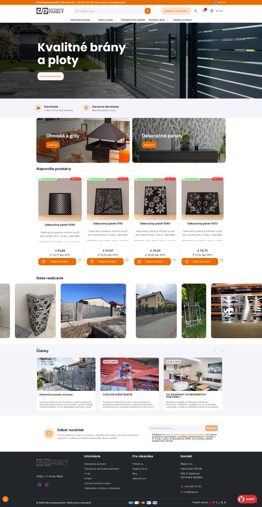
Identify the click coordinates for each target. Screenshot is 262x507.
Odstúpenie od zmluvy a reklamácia (102, 488)
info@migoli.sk (191, 492)
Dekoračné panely (80, 19)
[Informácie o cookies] (5, 499)
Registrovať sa (140, 468)
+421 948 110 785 (192, 486)
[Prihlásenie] (195, 11)
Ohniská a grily (157, 19)
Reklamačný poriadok (95, 464)
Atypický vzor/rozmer (176, 11)
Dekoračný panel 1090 (60, 224)
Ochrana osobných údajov (97, 483)
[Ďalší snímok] (223, 351)
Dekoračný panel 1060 (155, 223)
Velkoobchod (139, 478)
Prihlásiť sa (138, 464)
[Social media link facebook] (39, 485)
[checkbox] (149, 434)
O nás (87, 473)
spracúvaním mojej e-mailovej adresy (185, 434)
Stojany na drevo (182, 19)
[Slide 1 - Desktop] (131, 61)
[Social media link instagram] (47, 485)
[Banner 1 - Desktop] (83, 140)
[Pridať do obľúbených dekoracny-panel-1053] (221, 260)
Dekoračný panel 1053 (203, 223)
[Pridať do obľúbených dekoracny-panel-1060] (174, 260)
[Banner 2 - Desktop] (179, 140)
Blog (135, 473)
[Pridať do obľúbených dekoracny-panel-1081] (127, 260)
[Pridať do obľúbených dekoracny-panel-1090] (79, 260)
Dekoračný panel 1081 (108, 223)
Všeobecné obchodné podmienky (101, 468)
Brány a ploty (106, 19)
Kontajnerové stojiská (133, 19)
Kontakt (88, 478)
